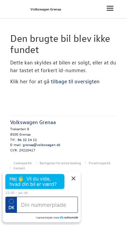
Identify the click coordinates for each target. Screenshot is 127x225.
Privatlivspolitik (100, 162)
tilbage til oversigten (75, 81)
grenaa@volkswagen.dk (41, 144)
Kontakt (19, 167)
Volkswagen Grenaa (45, 8)
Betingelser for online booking (60, 162)
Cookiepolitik (23, 162)
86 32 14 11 (27, 139)
